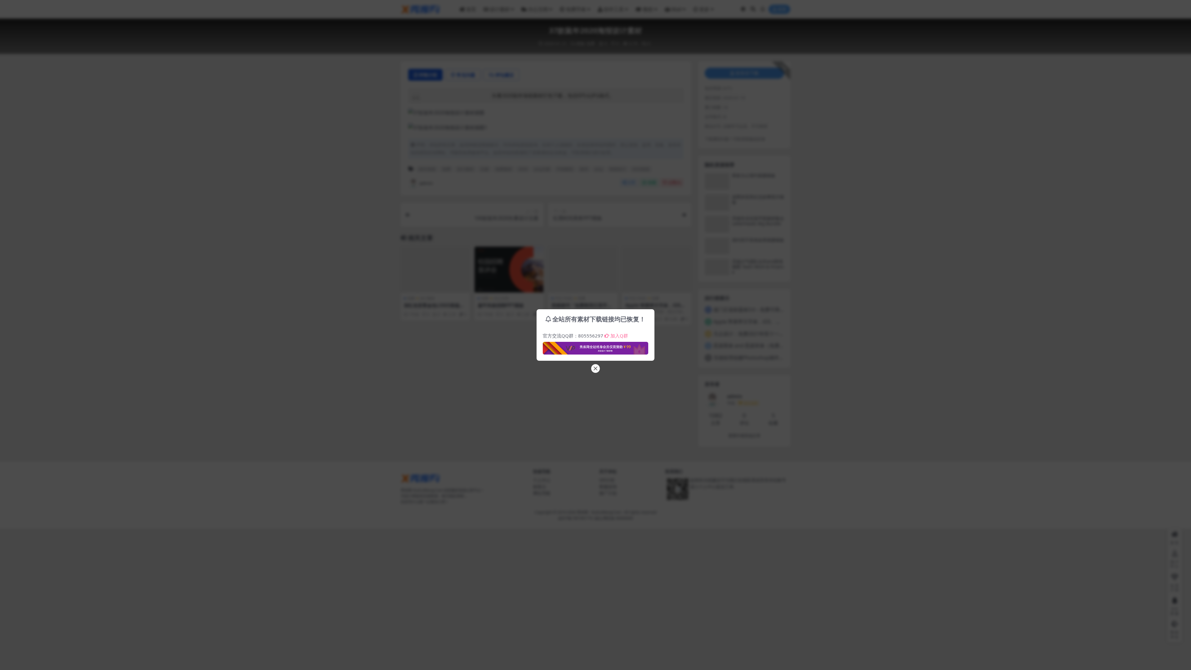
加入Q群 (619, 336)
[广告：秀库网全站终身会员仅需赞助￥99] (595, 346)
